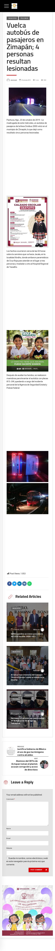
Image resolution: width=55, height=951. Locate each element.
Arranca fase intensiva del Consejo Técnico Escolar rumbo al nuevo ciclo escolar (27, 677)
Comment (10, 799)
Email (8, 838)
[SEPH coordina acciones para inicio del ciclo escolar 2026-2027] (27, 622)
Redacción (36, 630)
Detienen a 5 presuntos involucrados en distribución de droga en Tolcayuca (27, 720)
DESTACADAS (17, 695)
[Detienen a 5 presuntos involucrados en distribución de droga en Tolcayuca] (27, 709)
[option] (27, 102)
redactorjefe (14, 80)
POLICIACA (24, 18)
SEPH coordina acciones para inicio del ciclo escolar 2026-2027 (27, 635)
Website (9, 848)
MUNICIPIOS (12, 18)
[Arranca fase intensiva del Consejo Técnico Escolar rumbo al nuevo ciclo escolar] (27, 665)
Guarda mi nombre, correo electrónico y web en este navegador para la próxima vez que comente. (27, 861)
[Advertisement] (27, 162)
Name (8, 829)
